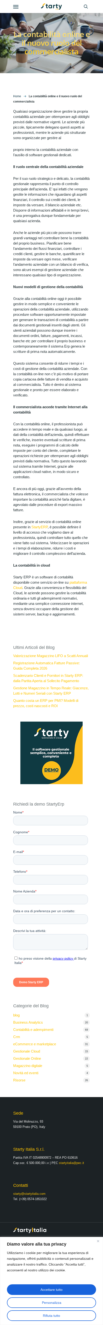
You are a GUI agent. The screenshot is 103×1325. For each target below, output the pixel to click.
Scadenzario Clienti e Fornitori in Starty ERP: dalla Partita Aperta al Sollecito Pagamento (48, 678)
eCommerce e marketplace (34, 1044)
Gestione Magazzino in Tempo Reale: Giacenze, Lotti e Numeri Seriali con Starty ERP (51, 690)
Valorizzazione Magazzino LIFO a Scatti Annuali (50, 656)
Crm (16, 1037)
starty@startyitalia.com (29, 1194)
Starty (36, 527)
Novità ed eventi (25, 1073)
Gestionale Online (27, 1058)
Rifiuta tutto (51, 1316)
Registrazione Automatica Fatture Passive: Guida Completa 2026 (46, 665)
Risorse (19, 1080)
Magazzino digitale (27, 1066)
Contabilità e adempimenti (33, 1030)
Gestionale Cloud (26, 1051)
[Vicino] (98, 1241)
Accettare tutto (51, 1290)
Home (17, 96)
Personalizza (51, 1303)
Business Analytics (28, 1022)
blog (16, 1015)
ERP (44, 527)
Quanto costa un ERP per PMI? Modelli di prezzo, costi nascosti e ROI (45, 703)
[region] (51, 1281)
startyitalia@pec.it (71, 1163)
